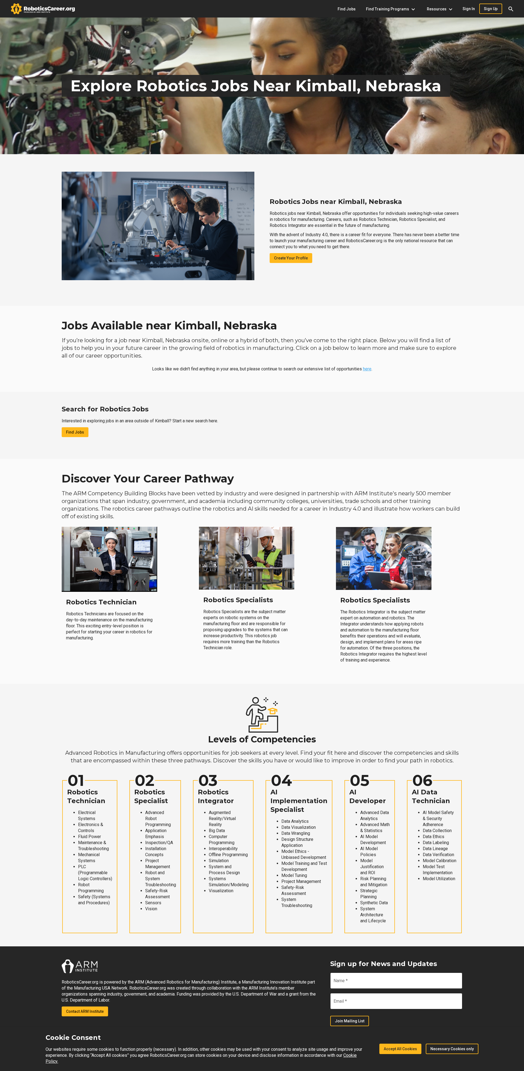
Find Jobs (75, 432)
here (367, 368)
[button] (511, 9)
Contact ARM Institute (85, 1011)
